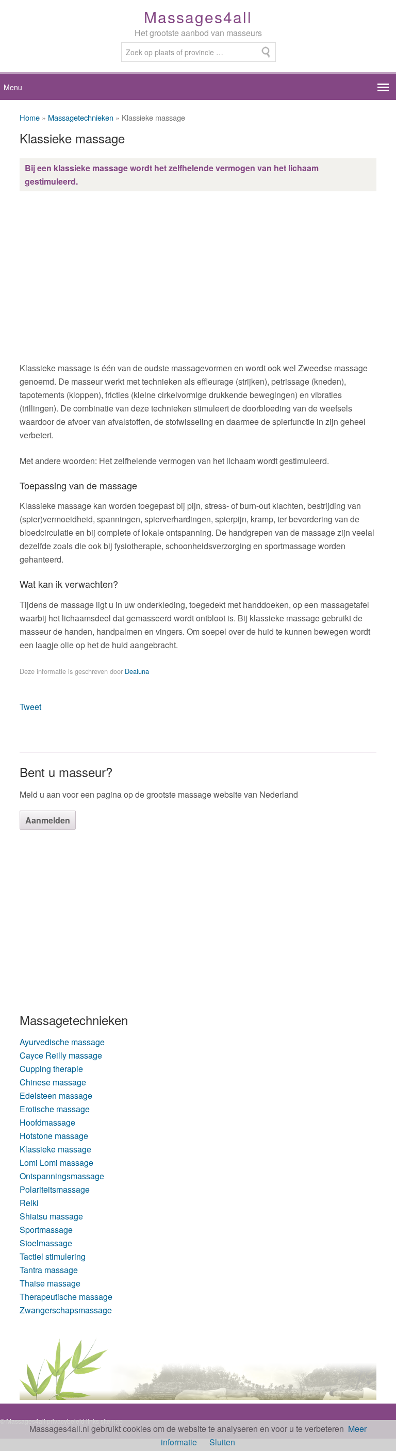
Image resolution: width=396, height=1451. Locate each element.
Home (30, 117)
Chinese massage (53, 1082)
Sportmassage (46, 1229)
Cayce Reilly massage (61, 1055)
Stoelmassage (46, 1243)
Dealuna (137, 671)
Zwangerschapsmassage (66, 1310)
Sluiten (222, 1442)
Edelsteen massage (56, 1095)
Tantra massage (49, 1270)
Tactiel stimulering (53, 1256)
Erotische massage (55, 1109)
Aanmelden (47, 820)
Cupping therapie (51, 1069)
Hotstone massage (54, 1136)
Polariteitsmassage (55, 1189)
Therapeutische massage (66, 1296)
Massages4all (198, 17)
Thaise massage (50, 1283)
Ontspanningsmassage (62, 1176)
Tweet (30, 707)
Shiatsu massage (51, 1216)
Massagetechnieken (80, 117)
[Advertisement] (198, 276)
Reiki (29, 1203)
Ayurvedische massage (62, 1042)
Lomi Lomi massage (56, 1162)
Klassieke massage (55, 1149)
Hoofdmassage (47, 1122)
